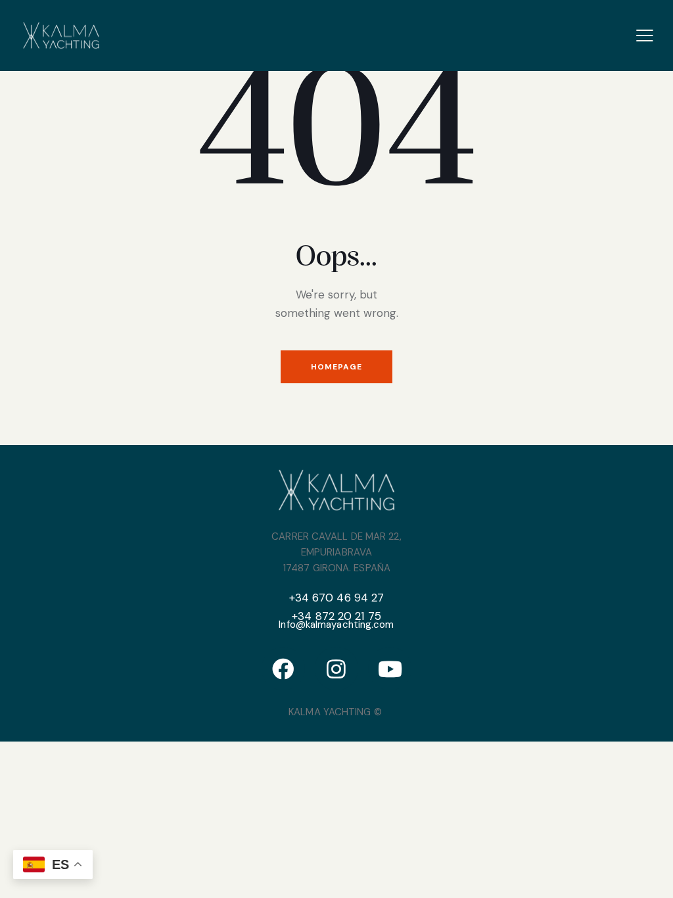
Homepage (336, 367)
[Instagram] (336, 668)
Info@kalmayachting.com (336, 624)
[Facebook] (283, 668)
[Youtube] (389, 668)
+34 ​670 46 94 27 (336, 597)
